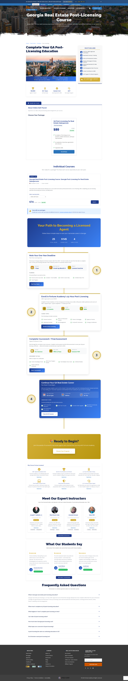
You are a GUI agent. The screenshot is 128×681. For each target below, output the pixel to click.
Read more (39, 488)
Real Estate (35, 4)
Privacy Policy (30, 678)
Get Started (67, 653)
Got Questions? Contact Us (91, 79)
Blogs (47, 659)
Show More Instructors (64, 535)
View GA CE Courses (48, 414)
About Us (48, 653)
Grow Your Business (69, 662)
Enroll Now (64, 152)
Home (29, 4)
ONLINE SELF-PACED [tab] (34, 103)
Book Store (71, 8)
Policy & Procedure (50, 666)
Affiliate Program (69, 664)
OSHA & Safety (57, 4)
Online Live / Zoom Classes (71, 659)
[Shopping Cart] (89, 8)
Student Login (97, 8)
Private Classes (49, 655)
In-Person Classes (69, 657)
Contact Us (48, 664)
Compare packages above (65, 212)
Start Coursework (36, 370)
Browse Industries (45, 8)
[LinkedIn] (88, 668)
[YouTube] (93, 668)
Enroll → (95, 202)
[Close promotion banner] (101, 2)
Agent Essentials (69, 655)
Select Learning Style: (34, 194)
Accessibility (47, 678)
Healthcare (66, 4)
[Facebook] (85, 668)
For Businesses (80, 8)
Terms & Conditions (38, 678)
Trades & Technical (75, 4)
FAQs (47, 662)
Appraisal (50, 4)
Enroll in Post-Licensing (49, 326)
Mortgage (43, 4)
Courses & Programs (60, 8)
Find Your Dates (35, 284)
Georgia (39, 43)
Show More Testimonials (64, 577)
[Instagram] (90, 668)
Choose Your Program (64, 451)
